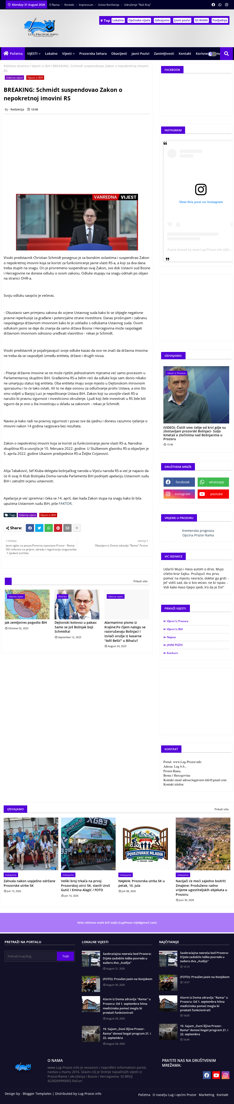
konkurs (172, 653)
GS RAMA (201, 20)
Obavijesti (119, 53)
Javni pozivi (182, 20)
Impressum (86, 5)
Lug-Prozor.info (89, 1093)
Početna (16, 53)
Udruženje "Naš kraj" (137, 5)
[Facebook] (30, 528)
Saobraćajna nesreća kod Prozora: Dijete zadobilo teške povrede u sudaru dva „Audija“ (127, 958)
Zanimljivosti (164, 53)
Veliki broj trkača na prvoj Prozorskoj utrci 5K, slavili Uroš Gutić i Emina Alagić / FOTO (85, 885)
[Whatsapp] (49, 528)
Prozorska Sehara (93, 53)
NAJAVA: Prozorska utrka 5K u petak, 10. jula (141, 883)
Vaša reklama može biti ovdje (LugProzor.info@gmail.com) (117, 922)
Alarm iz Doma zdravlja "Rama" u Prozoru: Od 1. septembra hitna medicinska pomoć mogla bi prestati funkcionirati (127, 1006)
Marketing (206, 1095)
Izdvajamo (162, 20)
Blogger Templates (37, 1093)
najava (171, 637)
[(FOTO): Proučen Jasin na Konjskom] (168, 983)
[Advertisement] (79, 150)
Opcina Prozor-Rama (198, 535)
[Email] (67, 528)
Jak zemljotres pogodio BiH (26, 622)
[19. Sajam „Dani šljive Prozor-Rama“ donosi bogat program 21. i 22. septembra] (168, 1032)
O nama (54, 5)
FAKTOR (65, 503)
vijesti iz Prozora (177, 621)
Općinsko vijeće (139, 20)
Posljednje (220, 20)
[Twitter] (39, 528)
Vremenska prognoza (198, 530)
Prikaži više (140, 581)
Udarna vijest (14, 78)
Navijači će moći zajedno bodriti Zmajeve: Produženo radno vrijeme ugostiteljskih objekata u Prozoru (201, 888)
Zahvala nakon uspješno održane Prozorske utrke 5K (29, 883)
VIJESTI (32, 53)
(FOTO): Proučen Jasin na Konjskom (127, 979)
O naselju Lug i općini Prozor (175, 1095)
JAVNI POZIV (175, 645)
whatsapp (216, 482)
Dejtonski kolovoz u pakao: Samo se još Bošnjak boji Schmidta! (76, 627)
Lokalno (118, 20)
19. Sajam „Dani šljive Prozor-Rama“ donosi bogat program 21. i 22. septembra (127, 1033)
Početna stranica (16, 66)
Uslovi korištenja (109, 5)
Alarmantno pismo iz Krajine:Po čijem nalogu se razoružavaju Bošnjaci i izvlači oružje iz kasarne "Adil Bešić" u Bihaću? (125, 631)
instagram (182, 494)
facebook (182, 482)
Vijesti (67, 53)
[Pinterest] (58, 528)
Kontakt (69, 5)
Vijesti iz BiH (41, 66)
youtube (216, 494)
